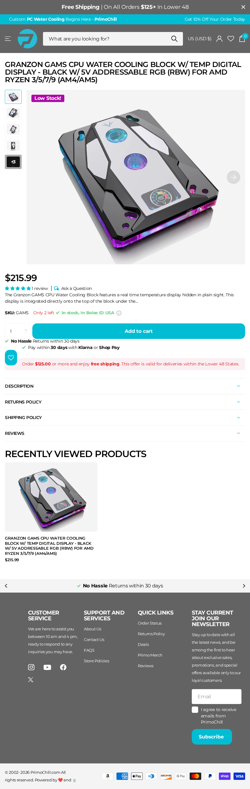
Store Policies (96, 660)
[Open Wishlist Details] (230, 39)
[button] (233, 177)
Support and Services (104, 615)
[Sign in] (219, 39)
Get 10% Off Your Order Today (215, 19)
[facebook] (63, 667)
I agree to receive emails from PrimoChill (218, 715)
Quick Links (155, 612)
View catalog (8, 39)
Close (243, 7)
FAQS (89, 650)
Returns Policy (151, 633)
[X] (30, 679)
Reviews (145, 665)
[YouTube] (47, 667)
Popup (118, 312)
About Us (92, 628)
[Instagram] (31, 667)
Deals (143, 644)
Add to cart (139, 331)
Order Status (150, 623)
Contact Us (94, 639)
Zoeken (174, 39)
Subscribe (212, 737)
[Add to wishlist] (11, 357)
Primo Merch (150, 655)
